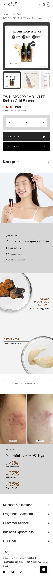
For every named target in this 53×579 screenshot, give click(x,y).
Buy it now (13, 136)
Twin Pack (17, 14)
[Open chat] (43, 569)
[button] (4, 4)
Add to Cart (13, 147)
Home (5, 14)
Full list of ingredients (26, 383)
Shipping (6, 110)
